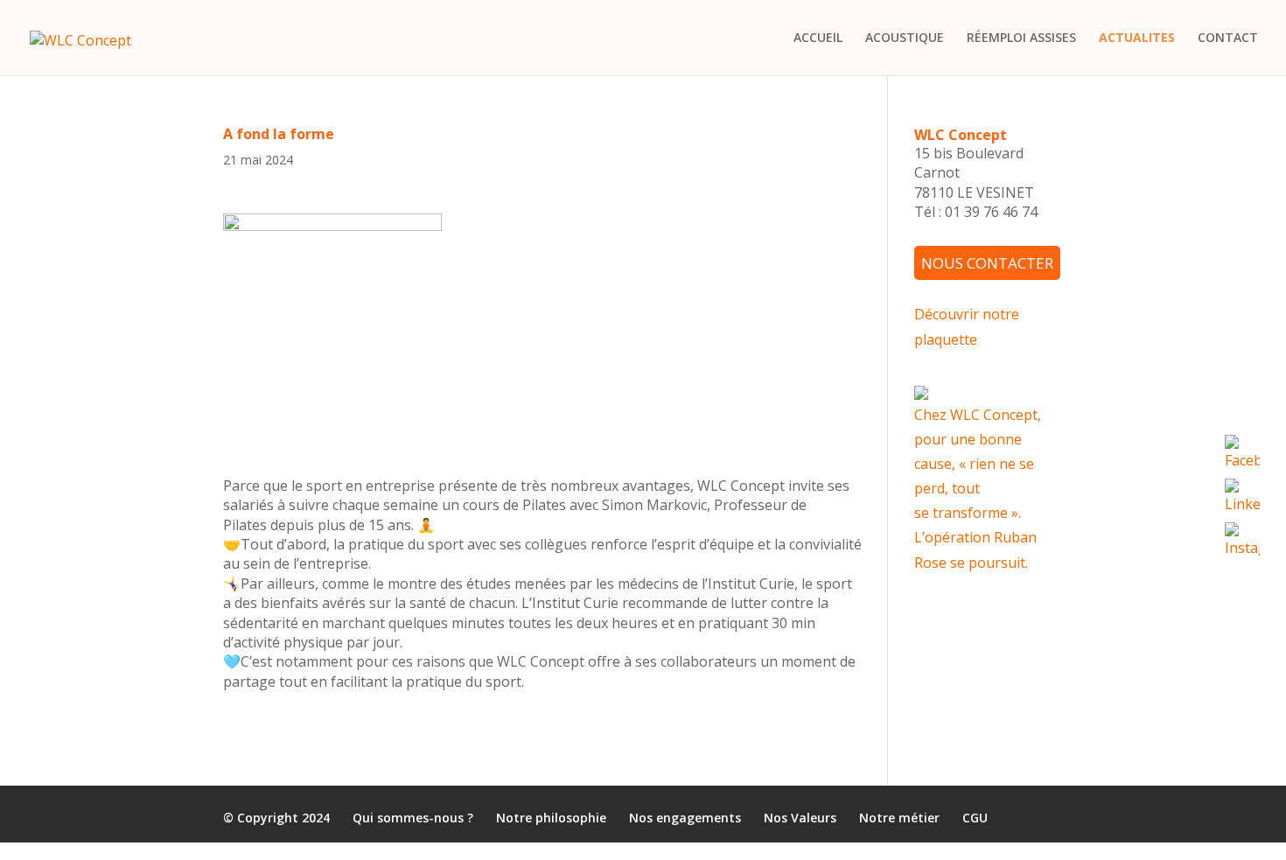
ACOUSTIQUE (904, 38)
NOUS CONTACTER (987, 263)
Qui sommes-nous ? (413, 817)
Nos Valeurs (800, 817)
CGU (975, 817)
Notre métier (899, 817)
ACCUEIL (817, 38)
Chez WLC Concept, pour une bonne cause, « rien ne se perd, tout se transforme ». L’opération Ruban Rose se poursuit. (977, 487)
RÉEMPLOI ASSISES (1021, 38)
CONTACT (1228, 38)
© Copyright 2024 (276, 817)
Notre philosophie (551, 817)
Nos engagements (685, 817)
